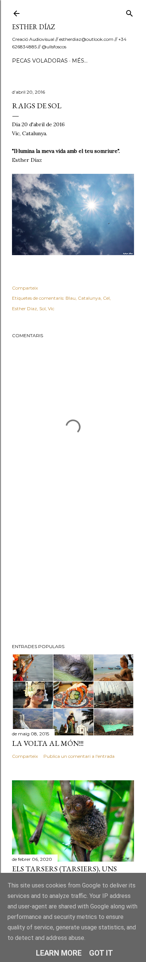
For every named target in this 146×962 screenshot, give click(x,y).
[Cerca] (129, 11)
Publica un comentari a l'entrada (79, 756)
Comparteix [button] (25, 288)
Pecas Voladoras (40, 60)
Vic (51, 308)
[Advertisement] (73, 578)
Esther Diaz (24, 308)
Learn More (59, 953)
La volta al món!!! (47, 743)
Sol (42, 308)
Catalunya (89, 298)
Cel (106, 298)
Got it (101, 953)
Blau (71, 298)
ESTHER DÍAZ (33, 26)
